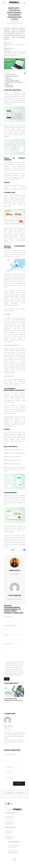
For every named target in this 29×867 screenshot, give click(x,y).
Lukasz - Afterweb (8, 725)
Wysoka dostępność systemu (13, 80)
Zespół (7, 77)
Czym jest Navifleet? (10, 74)
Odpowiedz (7, 728)
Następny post (19, 792)
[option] (14, 694)
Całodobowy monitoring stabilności (14, 82)
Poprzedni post (9, 792)
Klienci (7, 83)
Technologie (9, 79)
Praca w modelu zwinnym (12, 76)
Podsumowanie (9, 86)
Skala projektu (9, 85)
